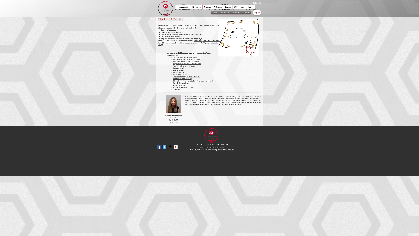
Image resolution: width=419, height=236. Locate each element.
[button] (217, 7)
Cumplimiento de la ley (181, 83)
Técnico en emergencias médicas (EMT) (186, 77)
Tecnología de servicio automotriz (184, 66)
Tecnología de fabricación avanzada (185, 57)
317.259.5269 (171, 122)
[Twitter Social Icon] (164, 147)
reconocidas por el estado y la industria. (207, 41)
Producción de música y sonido (183, 87)
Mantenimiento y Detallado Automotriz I (186, 61)
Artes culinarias (178, 70)
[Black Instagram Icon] (170, 147)
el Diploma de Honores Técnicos (192, 34)
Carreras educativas (180, 74)
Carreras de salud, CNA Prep (182, 79)
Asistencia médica (179, 85)
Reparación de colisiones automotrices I (187, 64)
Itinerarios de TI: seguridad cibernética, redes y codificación (193, 81)
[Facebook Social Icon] (159, 147)
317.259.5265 (257, 3)
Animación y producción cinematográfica (187, 59)
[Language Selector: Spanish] (257, 12)
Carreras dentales (179, 72)
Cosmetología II (178, 68)
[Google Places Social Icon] (176, 147)
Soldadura (176, 89)
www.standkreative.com (225, 150)
